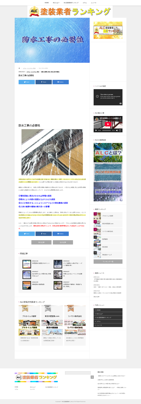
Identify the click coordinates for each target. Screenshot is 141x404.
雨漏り (58, 71)
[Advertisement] (52, 104)
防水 (34, 68)
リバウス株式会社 (107, 231)
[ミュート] (117, 130)
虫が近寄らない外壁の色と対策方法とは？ (109, 383)
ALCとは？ (56, 2)
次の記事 (63, 242)
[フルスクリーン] (120, 130)
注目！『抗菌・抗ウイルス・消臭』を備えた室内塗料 (107, 287)
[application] (108, 97)
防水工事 (53, 71)
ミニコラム (30, 68)
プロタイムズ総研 (107, 216)
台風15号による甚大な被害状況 (106, 379)
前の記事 (41, 242)
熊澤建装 (105, 239)
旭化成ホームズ (107, 254)
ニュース (93, 2)
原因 (42, 71)
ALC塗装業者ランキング (71, 2)
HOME (47, 2)
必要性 (46, 71)
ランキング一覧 (108, 261)
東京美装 (105, 247)
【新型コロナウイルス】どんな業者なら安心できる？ (111, 376)
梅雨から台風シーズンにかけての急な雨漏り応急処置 (107, 293)
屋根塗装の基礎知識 (38, 284)
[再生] (96, 130)
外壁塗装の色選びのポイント (41, 263)
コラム (85, 2)
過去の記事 (96, 296)
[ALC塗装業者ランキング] (70, 17)
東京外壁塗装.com (107, 223)
